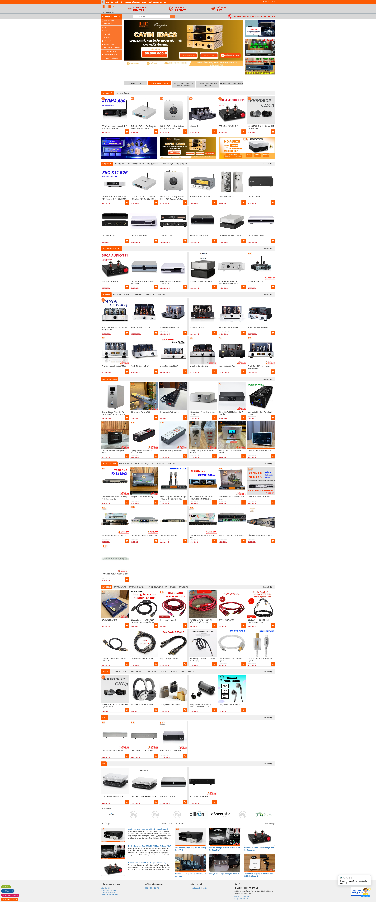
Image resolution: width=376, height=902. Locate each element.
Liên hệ (118, 2)
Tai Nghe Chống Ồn (187, 672)
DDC (105, 30)
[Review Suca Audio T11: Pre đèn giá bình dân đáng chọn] (113, 869)
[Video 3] (260, 66)
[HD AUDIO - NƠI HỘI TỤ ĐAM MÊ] (111, 9)
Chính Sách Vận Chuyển (198, 888)
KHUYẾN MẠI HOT (109, 20)
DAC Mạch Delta (152, 164)
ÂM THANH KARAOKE (110, 44)
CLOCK (104, 718)
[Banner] (129, 148)
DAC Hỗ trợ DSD (181, 164)
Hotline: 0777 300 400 (244, 16)
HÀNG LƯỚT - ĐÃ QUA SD (111, 58)
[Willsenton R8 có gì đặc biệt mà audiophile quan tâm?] (190, 863)
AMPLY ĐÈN (107, 34)
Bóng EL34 (128, 294)
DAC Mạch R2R (120, 164)
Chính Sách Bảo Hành (109, 890)
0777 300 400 (10, 895)
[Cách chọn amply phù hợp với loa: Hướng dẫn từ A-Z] (113, 835)
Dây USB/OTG (183, 587)
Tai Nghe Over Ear (150, 672)
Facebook (7, 891)
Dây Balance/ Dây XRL (136, 587)
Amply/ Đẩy (160, 464)
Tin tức (109, 2)
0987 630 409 (9, 899)
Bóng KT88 (117, 294)
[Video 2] (260, 47)
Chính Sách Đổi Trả (152, 888)
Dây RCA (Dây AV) (120, 587)
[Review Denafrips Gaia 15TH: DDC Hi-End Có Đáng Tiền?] (113, 852)
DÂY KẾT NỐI (107, 41)
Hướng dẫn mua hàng (135, 2)
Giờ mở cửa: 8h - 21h (158, 2)
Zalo (5, 887)
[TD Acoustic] (220, 815)
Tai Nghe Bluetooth (119, 672)
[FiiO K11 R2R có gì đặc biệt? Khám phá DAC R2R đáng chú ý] (259, 863)
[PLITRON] (155, 815)
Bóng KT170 (150, 294)
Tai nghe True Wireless (168, 672)
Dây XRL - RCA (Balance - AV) (157, 587)
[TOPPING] (247, 148)
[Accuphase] (264, 815)
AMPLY (106, 27)
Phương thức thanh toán (109, 894)
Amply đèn (106, 294)
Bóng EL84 (161, 294)
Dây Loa (173, 587)
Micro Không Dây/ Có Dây (144, 464)
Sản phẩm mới (107, 93)
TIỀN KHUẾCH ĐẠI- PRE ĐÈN (112, 48)
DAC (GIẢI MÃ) (108, 24)
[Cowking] (133, 815)
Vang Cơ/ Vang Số (125, 464)
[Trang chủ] (103, 2)
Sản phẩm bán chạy (123, 93)
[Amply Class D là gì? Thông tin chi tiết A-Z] (225, 863)
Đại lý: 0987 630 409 (266, 16)
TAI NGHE (107, 37)
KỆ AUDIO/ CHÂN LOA (110, 51)
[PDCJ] (199, 815)
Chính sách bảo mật (108, 892)
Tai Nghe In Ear (135, 672)
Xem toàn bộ (268, 164)
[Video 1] (260, 28)
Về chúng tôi (105, 888)
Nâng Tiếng (172, 464)
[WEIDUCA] (111, 815)
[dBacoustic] (177, 815)
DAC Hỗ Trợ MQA (167, 164)
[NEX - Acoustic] (242, 815)
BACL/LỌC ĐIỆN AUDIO (110, 54)
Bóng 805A (138, 294)
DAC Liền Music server (136, 164)
